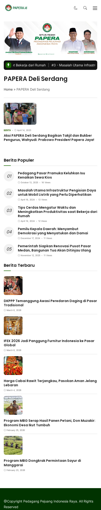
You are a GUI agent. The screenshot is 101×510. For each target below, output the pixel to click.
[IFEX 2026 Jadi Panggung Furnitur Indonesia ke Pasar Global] (13, 331)
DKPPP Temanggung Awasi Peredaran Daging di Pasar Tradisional (50, 303)
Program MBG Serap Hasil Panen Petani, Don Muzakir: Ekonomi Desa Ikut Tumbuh (49, 422)
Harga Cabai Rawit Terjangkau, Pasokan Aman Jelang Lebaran (50, 383)
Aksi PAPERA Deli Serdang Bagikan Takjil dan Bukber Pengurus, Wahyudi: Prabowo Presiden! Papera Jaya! (49, 137)
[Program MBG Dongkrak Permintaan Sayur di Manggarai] (13, 451)
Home (8, 89)
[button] (76, 8)
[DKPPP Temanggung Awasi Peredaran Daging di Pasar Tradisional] (13, 291)
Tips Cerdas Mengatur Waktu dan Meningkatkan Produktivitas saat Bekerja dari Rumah (57, 211)
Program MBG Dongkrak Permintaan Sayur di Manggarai (42, 462)
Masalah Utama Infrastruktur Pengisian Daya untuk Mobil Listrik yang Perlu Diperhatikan (57, 192)
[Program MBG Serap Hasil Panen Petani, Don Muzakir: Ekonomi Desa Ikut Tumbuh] (13, 411)
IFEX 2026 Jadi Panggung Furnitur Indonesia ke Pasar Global (49, 343)
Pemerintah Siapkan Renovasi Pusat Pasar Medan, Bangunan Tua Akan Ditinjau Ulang (54, 248)
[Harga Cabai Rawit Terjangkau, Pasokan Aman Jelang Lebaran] (13, 371)
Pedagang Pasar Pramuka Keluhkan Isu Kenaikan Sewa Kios (51, 175)
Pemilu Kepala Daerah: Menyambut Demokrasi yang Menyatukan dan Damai (53, 231)
